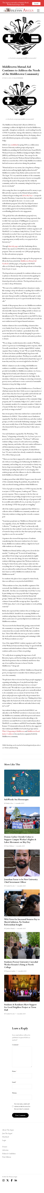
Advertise (5, 1150)
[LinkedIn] (16, 1180)
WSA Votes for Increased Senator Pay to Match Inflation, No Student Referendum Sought (22, 922)
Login (4, 1140)
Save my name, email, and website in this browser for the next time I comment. (22, 1106)
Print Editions (6, 1157)
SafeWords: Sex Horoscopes (16, 799)
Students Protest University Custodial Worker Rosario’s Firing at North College (21, 965)
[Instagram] (3, 1180)
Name (14, 1071)
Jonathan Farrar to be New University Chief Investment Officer (21, 880)
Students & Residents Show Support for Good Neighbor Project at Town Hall (20, 1007)
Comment (15, 1045)
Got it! (36, 3)
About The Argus (8, 1130)
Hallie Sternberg (18, 78)
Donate (4, 1147)
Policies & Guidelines (9, 1153)
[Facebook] (11, 1180)
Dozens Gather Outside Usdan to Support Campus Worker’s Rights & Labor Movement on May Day (20, 839)
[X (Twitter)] (7, 1180)
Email (14, 1082)
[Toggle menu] (37, 10)
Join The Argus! (7, 1133)
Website (14, 1093)
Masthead (5, 1137)
